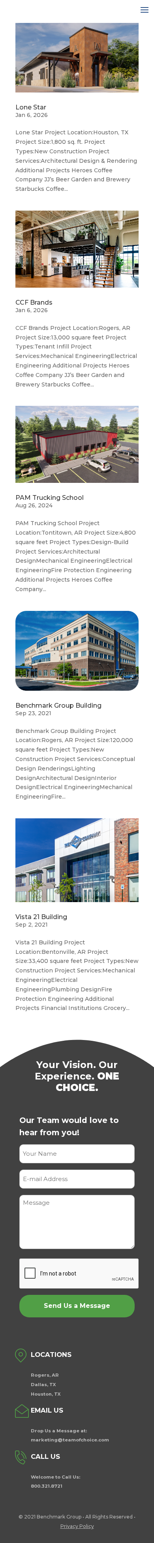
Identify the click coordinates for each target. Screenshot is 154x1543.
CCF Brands (34, 302)
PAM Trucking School (49, 497)
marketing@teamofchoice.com (70, 1440)
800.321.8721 (46, 1486)
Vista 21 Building (41, 917)
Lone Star (30, 107)
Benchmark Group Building (58, 705)
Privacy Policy (77, 1526)
